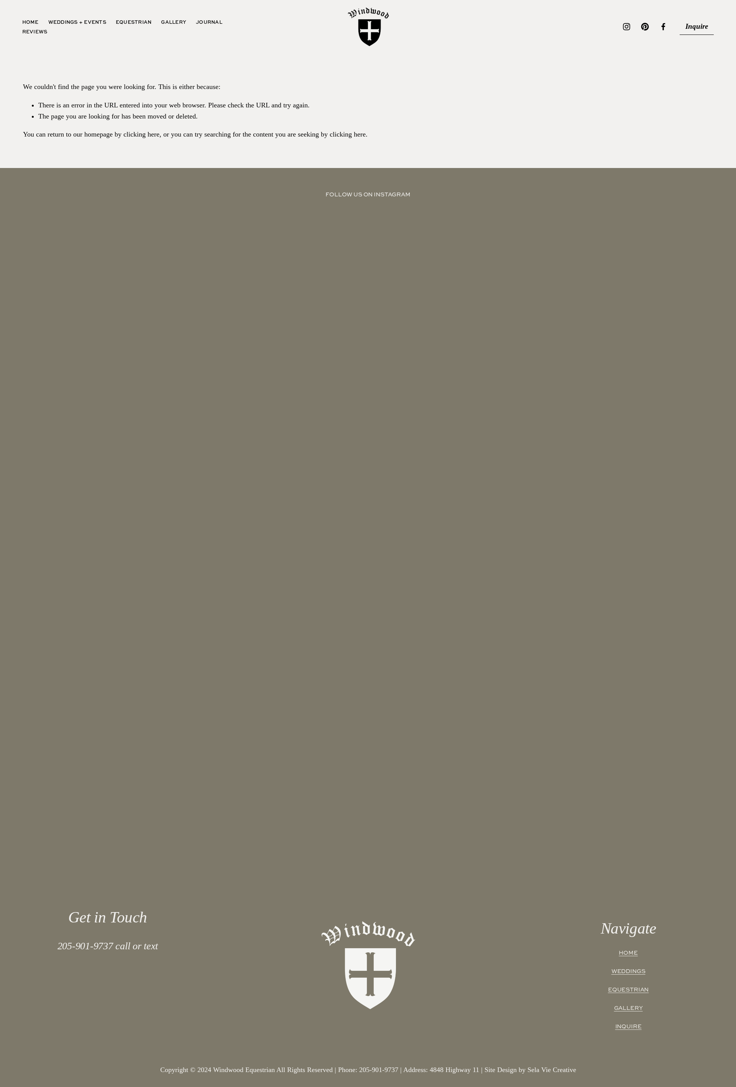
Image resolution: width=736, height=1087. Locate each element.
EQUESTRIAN (628, 989)
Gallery (173, 21)
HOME (628, 952)
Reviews (35, 31)
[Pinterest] (645, 26)
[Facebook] (663, 26)
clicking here (141, 134)
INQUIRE (628, 1026)
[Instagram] (626, 26)
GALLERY (628, 1008)
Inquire (696, 26)
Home (30, 21)
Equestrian (134, 21)
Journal (209, 21)
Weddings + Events (77, 21)
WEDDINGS (628, 971)
